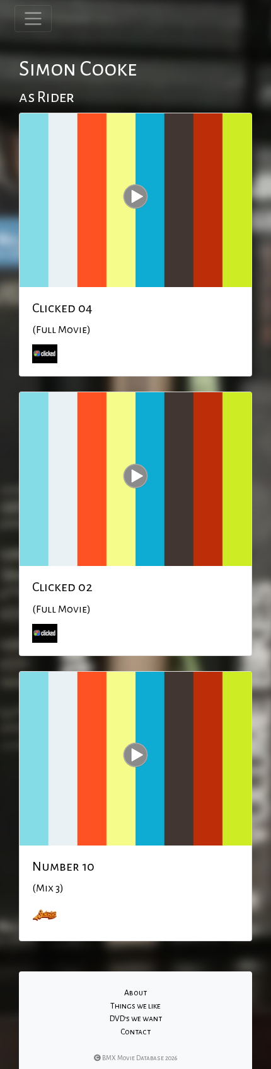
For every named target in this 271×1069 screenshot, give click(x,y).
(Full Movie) (61, 330)
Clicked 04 (62, 308)
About (135, 992)
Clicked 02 (62, 587)
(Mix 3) (48, 888)
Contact (135, 1031)
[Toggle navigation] (33, 18)
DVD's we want (136, 1018)
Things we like (135, 1006)
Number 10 (63, 866)
